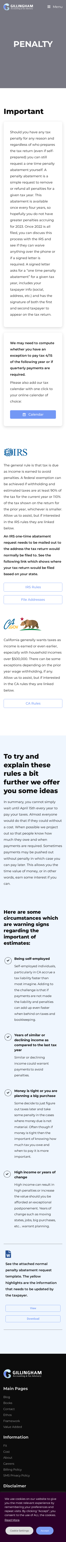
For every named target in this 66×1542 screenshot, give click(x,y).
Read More (12, 1520)
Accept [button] (45, 1530)
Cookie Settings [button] (19, 1530)
